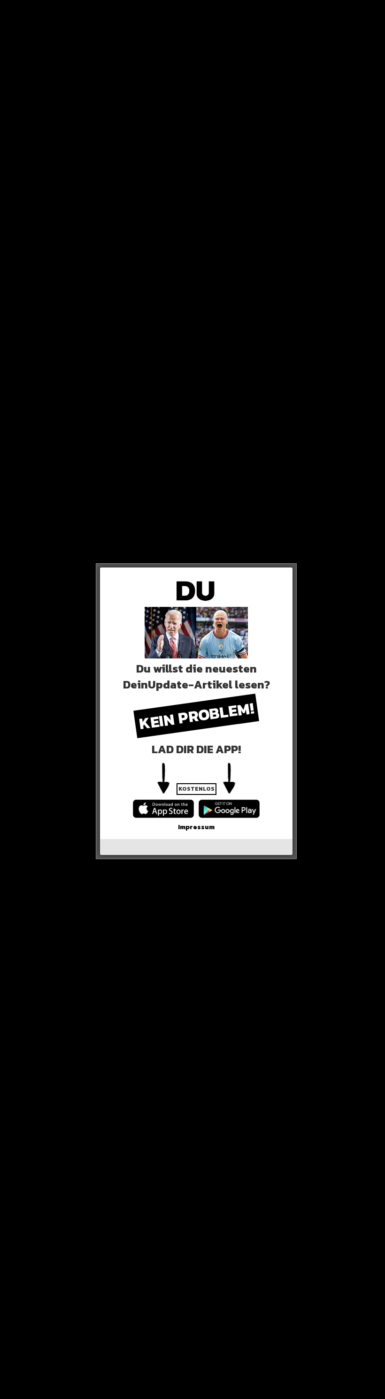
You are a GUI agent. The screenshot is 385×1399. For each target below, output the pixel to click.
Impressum (196, 827)
